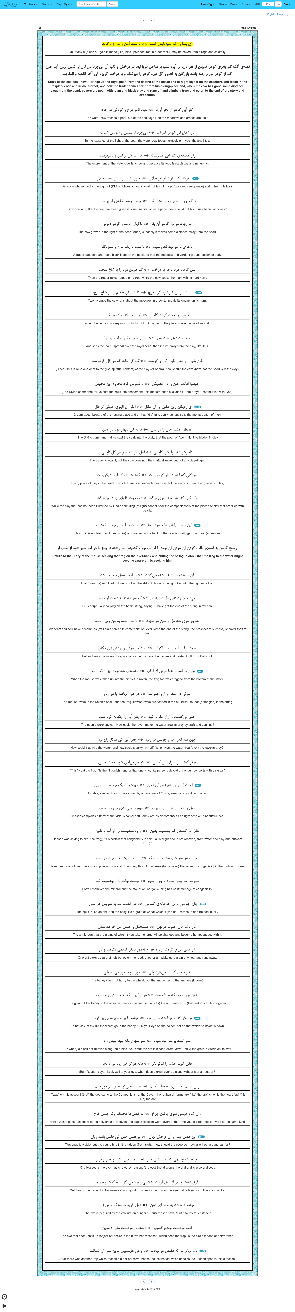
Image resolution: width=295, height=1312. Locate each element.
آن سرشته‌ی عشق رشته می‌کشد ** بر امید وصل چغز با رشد (147, 575)
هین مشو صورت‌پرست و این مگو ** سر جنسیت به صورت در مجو (147, 858)
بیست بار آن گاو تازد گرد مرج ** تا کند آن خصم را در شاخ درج (144, 292)
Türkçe (280, 14)
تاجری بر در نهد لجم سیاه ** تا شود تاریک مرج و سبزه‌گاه (147, 247)
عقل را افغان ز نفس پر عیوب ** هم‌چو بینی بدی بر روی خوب (147, 808)
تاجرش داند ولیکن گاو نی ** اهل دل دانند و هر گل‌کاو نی (147, 452)
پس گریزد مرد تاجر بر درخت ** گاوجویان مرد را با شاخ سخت (147, 269)
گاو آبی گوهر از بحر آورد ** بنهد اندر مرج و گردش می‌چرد (147, 110)
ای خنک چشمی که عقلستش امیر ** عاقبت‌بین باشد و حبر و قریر (148, 1159)
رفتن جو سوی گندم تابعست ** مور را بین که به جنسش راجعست (147, 995)
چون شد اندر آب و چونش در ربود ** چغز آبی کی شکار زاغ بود (147, 739)
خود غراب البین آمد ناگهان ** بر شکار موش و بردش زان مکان (147, 648)
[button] (31, 4)
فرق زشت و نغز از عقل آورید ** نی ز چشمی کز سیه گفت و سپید (147, 1182)
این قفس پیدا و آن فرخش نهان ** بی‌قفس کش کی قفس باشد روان (143, 1136)
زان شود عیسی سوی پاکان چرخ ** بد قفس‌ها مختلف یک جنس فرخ (147, 1113)
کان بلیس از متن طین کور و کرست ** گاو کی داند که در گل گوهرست (147, 361)
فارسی (289, 14)
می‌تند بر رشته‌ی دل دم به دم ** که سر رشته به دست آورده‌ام (147, 598)
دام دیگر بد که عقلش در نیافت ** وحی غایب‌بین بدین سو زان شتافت (144, 1251)
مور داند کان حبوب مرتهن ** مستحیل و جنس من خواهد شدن (147, 926)
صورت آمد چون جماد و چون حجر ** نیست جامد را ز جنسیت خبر (148, 881)
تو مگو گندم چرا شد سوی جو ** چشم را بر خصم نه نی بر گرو (144, 1018)
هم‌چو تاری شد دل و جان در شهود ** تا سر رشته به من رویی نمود (147, 621)
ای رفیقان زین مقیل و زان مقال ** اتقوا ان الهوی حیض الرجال (143, 406)
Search (112, 4)
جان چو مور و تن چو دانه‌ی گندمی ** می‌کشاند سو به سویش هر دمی (144, 904)
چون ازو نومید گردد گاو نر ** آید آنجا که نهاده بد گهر (147, 315)
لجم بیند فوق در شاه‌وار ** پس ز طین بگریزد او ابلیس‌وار (148, 338)
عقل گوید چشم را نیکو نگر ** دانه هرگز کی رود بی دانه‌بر (147, 1063)
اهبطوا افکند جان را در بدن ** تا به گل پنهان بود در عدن (147, 429)
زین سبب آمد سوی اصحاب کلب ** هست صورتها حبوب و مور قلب (148, 1086)
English (270, 14)
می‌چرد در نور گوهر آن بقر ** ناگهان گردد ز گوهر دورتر (147, 224)
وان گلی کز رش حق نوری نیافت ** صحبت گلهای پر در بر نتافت (147, 498)
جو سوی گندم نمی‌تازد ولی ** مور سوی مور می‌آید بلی (147, 972)
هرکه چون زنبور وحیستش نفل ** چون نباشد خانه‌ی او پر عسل (148, 201)
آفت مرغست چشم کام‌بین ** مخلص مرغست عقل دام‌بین (147, 1228)
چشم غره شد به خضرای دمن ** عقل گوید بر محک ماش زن (147, 1205)
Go (278, 4)
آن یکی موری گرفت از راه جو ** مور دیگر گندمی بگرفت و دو (147, 949)
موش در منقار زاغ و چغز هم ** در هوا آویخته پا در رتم (147, 694)
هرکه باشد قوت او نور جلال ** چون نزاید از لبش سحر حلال (143, 178)
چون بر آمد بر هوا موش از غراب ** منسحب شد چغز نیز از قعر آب (144, 671)
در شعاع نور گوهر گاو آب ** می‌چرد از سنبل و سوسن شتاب (147, 132)
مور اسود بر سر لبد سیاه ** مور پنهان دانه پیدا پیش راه (147, 1041)
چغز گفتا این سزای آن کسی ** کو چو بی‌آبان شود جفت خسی (147, 762)
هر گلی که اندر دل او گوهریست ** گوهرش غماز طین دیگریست (147, 475)
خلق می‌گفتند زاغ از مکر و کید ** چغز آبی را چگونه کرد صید (147, 717)
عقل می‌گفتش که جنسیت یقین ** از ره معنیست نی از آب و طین (147, 831)
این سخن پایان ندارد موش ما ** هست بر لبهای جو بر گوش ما (143, 525)
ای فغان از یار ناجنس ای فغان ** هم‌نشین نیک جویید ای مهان (144, 785)
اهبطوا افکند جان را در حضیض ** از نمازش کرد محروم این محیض (147, 384)
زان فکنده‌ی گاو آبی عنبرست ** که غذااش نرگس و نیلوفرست (147, 155)
